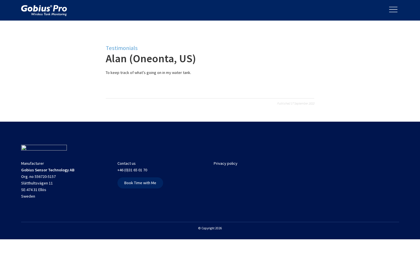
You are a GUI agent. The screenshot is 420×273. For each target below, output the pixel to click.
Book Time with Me (140, 182)
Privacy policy (225, 163)
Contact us (126, 163)
